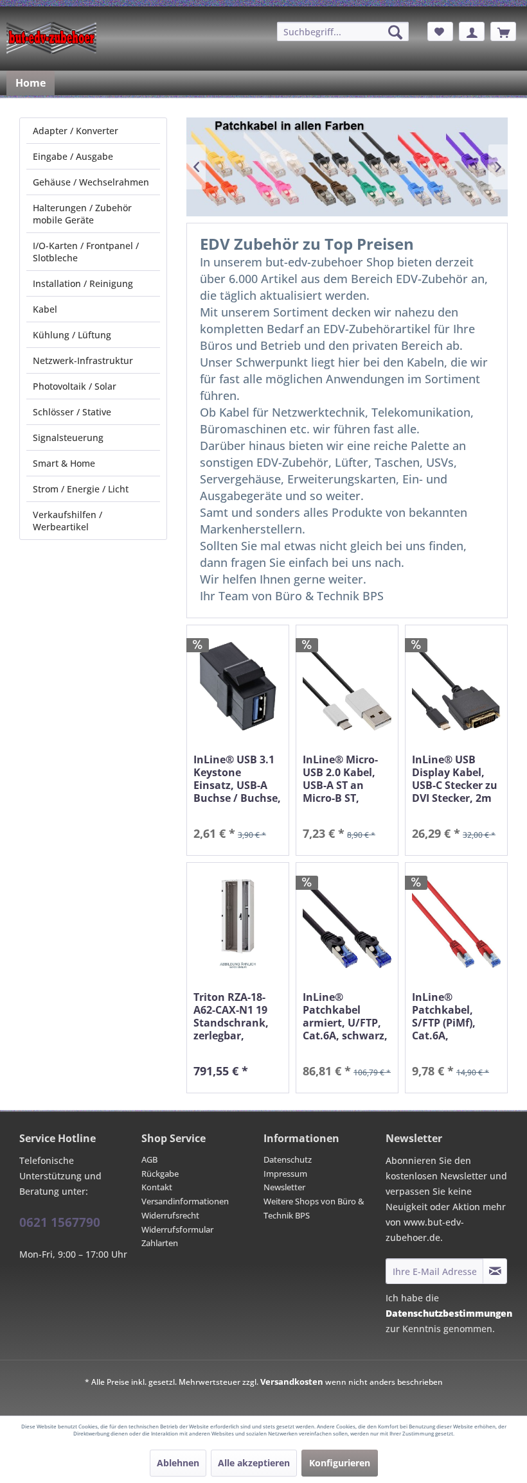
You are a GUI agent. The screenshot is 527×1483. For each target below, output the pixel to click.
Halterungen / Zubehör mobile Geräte (82, 214)
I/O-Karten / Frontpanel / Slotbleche (86, 251)
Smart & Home (64, 463)
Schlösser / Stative (72, 412)
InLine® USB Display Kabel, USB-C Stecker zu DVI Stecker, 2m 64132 (454, 778)
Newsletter (284, 1187)
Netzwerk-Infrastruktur (83, 360)
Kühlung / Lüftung (72, 335)
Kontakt (156, 1187)
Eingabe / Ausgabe (73, 156)
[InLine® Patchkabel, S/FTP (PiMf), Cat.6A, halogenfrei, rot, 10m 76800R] (456, 923)
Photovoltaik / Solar (74, 386)
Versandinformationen (185, 1201)
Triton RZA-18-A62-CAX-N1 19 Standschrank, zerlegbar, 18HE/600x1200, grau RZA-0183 (232, 1016)
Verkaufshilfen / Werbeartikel (67, 520)
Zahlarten (159, 1243)
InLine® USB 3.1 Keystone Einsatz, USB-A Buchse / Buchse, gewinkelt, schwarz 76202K (237, 778)
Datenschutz (288, 1159)
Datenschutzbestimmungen (449, 1313)
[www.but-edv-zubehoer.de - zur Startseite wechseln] (51, 38)
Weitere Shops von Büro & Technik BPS (314, 1208)
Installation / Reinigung (83, 283)
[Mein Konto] (472, 31)
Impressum (285, 1173)
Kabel (45, 309)
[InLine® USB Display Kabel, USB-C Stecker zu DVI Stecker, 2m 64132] (456, 686)
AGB (149, 1159)
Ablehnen (178, 1463)
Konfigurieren (339, 1463)
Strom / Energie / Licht (81, 489)
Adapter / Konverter (75, 131)
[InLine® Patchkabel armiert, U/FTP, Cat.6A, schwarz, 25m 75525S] (347, 923)
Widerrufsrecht (170, 1215)
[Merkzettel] (440, 31)
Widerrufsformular (177, 1229)
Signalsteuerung (68, 437)
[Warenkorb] (503, 31)
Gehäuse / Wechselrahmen (91, 182)
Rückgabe (160, 1173)
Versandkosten (291, 1381)
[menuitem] (343, 31)
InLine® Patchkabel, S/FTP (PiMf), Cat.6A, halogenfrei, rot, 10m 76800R (454, 1016)
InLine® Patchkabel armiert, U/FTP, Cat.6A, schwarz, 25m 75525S (345, 1016)
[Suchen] (395, 32)
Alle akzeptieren (254, 1463)
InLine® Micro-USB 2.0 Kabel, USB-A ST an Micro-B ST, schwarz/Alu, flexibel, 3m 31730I (340, 778)
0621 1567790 (59, 1222)
